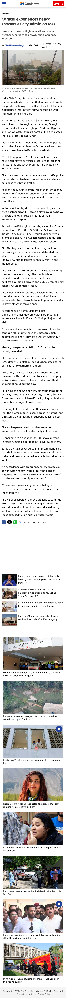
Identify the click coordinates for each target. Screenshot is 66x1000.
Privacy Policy (44, 994)
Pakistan (5, 13)
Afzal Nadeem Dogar (15, 45)
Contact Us (22, 994)
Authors (32, 994)
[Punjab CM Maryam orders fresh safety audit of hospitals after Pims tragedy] (9, 620)
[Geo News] (30, 3)
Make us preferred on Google (34, 522)
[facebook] (4, 522)
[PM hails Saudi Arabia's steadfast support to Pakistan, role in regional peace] (9, 606)
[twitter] (9, 522)
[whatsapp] (15, 522)
